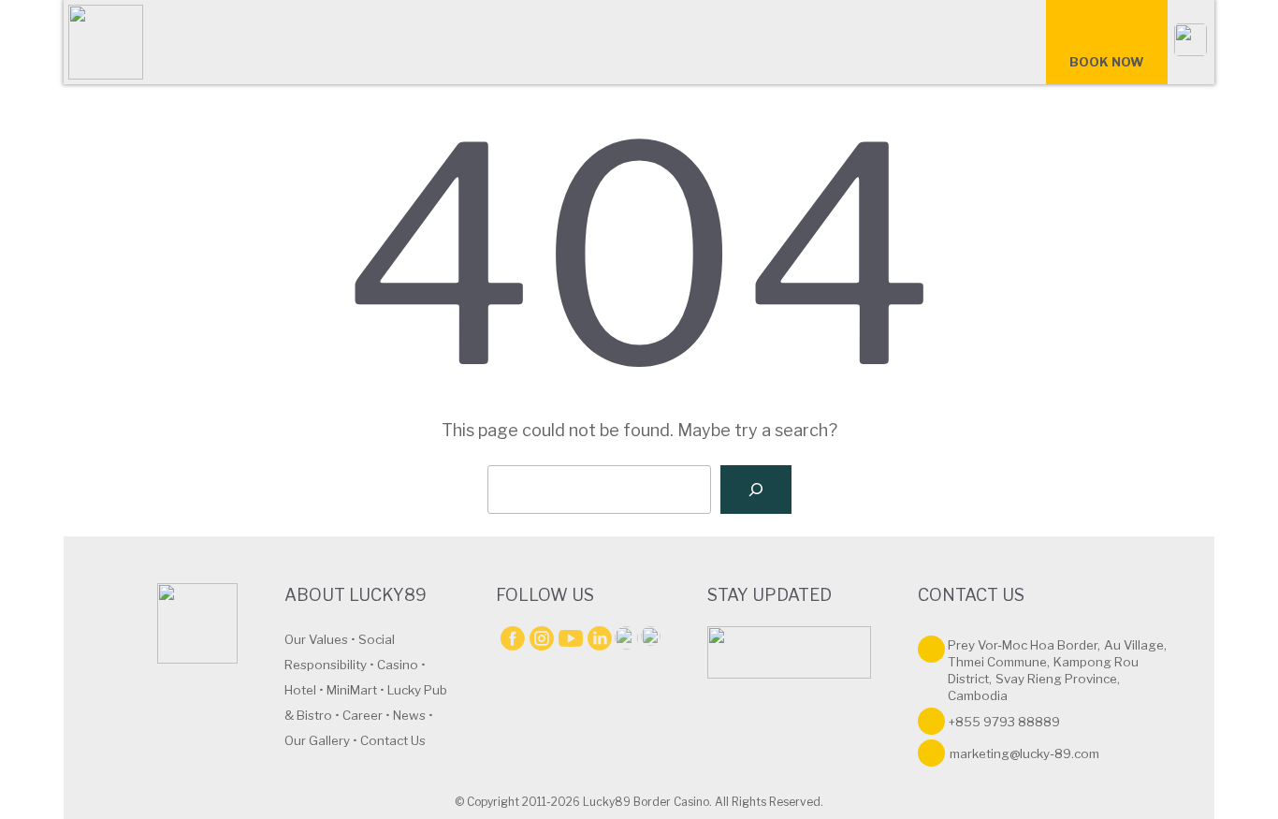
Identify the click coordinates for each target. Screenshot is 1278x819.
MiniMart (352, 689)
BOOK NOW (1106, 61)
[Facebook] (512, 638)
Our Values (316, 639)
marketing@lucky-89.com (1024, 753)
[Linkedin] (599, 638)
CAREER (665, 45)
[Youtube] (570, 638)
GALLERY (965, 45)
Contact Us (393, 740)
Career (362, 715)
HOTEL (471, 45)
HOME (219, 45)
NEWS (749, 45)
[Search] (755, 489)
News (409, 715)
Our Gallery (317, 740)
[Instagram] (541, 638)
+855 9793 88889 (1004, 721)
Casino (397, 664)
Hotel (300, 689)
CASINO (386, 45)
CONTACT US (597, 130)
